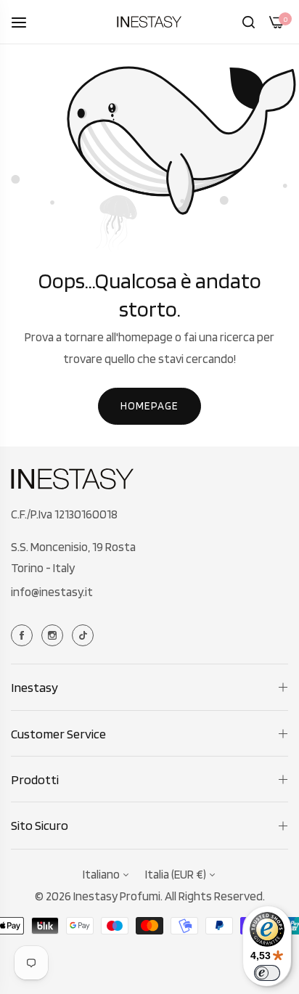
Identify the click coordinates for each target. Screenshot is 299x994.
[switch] (267, 973)
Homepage (149, 405)
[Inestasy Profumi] (149, 22)
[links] (24, 634)
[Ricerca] (248, 22)
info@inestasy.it (52, 591)
